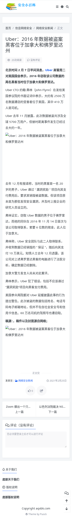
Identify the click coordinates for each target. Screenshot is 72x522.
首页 (8, 28)
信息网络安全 (23, 28)
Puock (43, 514)
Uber (49, 70)
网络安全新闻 (44, 28)
